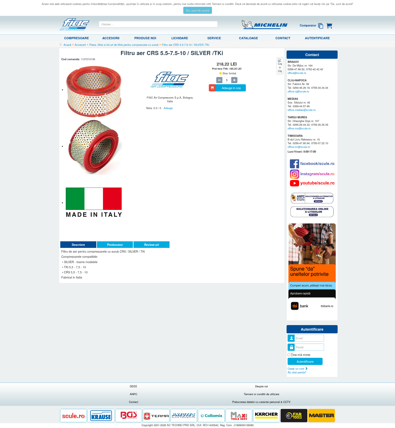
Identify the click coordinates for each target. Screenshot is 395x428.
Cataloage (248, 38)
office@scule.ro (297, 73)
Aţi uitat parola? (297, 372)
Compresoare (76, 38)
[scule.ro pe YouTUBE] (312, 183)
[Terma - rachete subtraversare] (156, 416)
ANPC (133, 394)
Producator (115, 245)
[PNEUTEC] (184, 416)
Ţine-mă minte (300, 355)
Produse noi (145, 38)
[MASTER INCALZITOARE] (321, 416)
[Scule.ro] (74, 416)
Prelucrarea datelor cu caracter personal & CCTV (261, 402)
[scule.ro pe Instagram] (312, 174)
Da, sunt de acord (197, 10)
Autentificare (317, 38)
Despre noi (261, 386)
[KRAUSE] (101, 416)
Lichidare (179, 38)
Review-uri (151, 245)
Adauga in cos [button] (231, 88)
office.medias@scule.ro (302, 110)
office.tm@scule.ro (299, 147)
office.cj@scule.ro (298, 91)
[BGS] (129, 416)
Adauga (168, 108)
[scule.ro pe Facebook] (312, 163)
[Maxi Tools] (239, 416)
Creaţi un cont (296, 368)
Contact (282, 38)
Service (214, 38)
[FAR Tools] (294, 416)
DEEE (133, 386)
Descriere (78, 245)
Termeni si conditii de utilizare (261, 394)
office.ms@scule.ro (299, 128)
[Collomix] (211, 416)
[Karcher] (267, 416)
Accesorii (110, 38)
